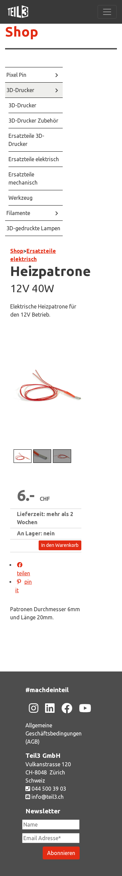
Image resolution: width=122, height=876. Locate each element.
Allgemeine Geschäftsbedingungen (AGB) (53, 733)
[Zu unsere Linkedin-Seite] (50, 708)
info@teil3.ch (47, 797)
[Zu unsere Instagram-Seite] (33, 708)
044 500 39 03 (48, 789)
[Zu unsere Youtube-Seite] (85, 708)
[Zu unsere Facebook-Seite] (66, 708)
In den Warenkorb (60, 545)
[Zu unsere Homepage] (17, 12)
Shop (16, 251)
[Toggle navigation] (107, 12)
